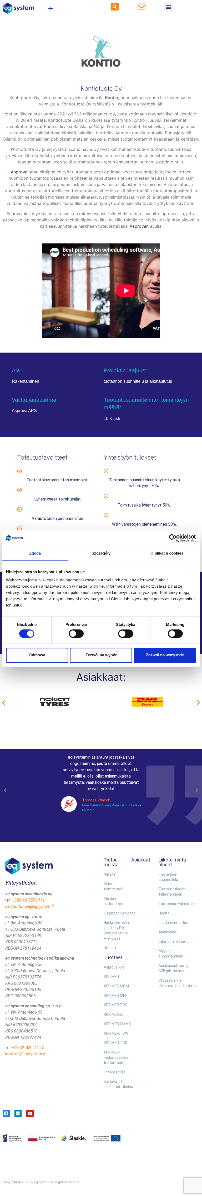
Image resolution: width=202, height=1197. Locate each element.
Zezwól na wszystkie (165, 655)
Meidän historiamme (114, 901)
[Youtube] (29, 1113)
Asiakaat (140, 860)
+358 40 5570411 (28, 900)
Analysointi (168, 932)
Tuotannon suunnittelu (168, 877)
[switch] (76, 633)
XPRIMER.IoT (114, 1014)
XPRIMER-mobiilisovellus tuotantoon (115, 1057)
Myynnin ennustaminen (171, 953)
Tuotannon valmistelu (177, 904)
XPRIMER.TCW (115, 1033)
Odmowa (37, 655)
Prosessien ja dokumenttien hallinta (177, 983)
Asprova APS (114, 967)
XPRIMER (111, 977)
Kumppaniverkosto (115, 913)
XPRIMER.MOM (115, 986)
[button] (115, 6)
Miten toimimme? (113, 886)
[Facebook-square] (6, 1113)
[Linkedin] (18, 1113)
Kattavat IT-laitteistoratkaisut (115, 1084)
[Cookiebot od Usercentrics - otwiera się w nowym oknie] (173, 538)
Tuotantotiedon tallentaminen (172, 891)
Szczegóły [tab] (101, 553)
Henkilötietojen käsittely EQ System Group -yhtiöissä (115, 930)
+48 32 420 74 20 (27, 1047)
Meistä (109, 874)
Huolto (164, 913)
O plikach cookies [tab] (167, 553)
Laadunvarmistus (173, 923)
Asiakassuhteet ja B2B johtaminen (174, 968)
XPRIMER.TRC (115, 1005)
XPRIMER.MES (115, 995)
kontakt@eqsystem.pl (25, 1053)
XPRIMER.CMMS (115, 1024)
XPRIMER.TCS (115, 1043)
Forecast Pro (114, 1072)
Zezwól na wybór (101, 655)
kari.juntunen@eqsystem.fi (29, 906)
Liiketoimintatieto (174, 941)
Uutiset (110, 948)
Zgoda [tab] (35, 553)
